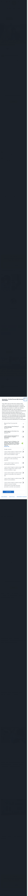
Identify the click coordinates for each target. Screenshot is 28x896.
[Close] (24, 437)
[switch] (23, 451)
